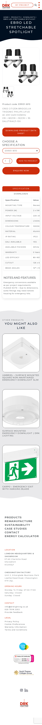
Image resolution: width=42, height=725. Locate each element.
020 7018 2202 (12, 609)
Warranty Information (16, 627)
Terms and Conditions (16, 630)
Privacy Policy (12, 621)
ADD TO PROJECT (28, 161)
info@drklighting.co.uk (16, 607)
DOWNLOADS (21, 194)
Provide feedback (14, 612)
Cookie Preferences (15, 624)
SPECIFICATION (21, 189)
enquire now (21, 171)
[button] (35, 5)
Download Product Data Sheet (21, 131)
